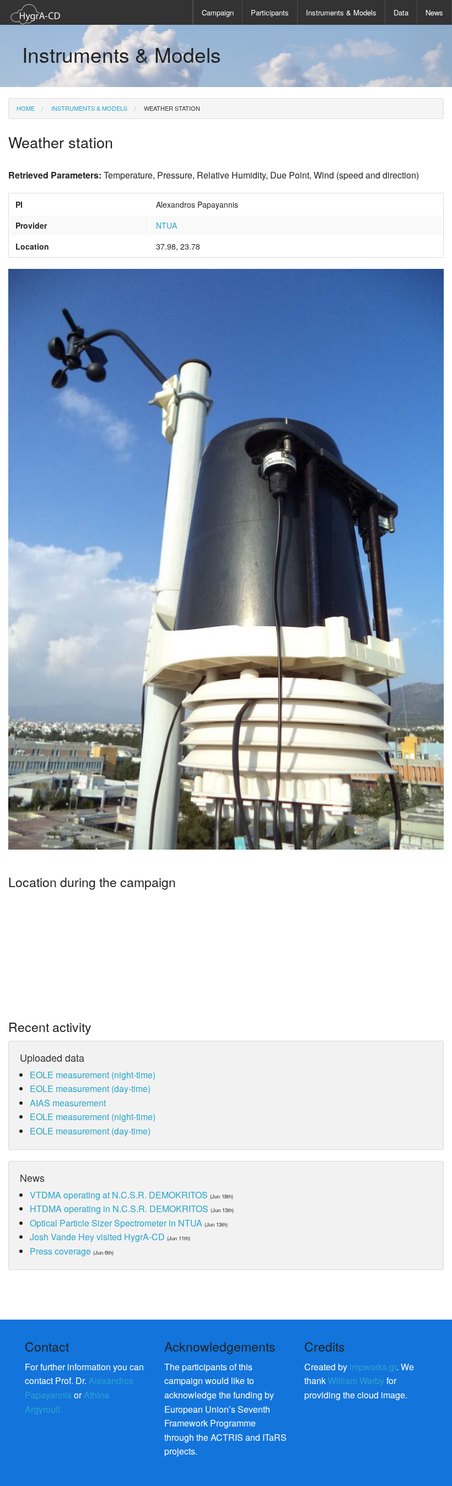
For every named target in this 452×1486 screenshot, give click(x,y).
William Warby (356, 1380)
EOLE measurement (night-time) (92, 1074)
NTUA (166, 225)
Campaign (218, 12)
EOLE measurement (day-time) (90, 1088)
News (434, 12)
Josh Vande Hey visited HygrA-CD (97, 1236)
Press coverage (60, 1251)
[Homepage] (36, 12)
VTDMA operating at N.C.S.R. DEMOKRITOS (119, 1194)
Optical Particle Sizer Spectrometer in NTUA (116, 1223)
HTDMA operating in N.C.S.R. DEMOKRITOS (119, 1208)
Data (401, 12)
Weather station (171, 108)
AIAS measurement (68, 1102)
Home (26, 108)
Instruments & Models (341, 12)
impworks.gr (372, 1366)
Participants (270, 12)
